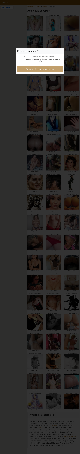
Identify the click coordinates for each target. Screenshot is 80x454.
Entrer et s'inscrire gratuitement (40, 69)
